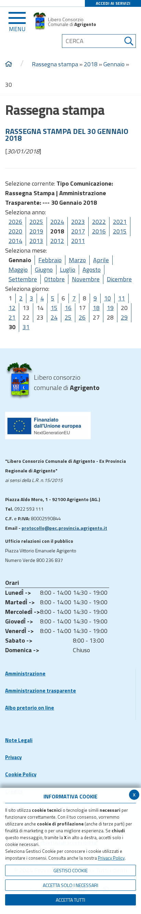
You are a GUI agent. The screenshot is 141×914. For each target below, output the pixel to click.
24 (54, 317)
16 (68, 307)
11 (121, 298)
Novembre (86, 279)
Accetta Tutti (70, 899)
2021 (120, 221)
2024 (57, 221)
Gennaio (114, 64)
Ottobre (54, 279)
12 (12, 307)
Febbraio (50, 260)
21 (12, 317)
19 (110, 307)
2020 (15, 231)
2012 (57, 240)
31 (26, 327)
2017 (78, 231)
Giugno (44, 269)
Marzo (77, 260)
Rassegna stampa (55, 64)
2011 (78, 240)
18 (96, 307)
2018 (91, 64)
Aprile (101, 260)
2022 (99, 221)
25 (68, 317)
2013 (36, 240)
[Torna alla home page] (8, 64)
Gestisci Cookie (70, 870)
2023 (78, 221)
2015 (120, 231)
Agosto (91, 269)
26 (82, 317)
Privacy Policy (111, 858)
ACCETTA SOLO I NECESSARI (70, 885)
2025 (36, 221)
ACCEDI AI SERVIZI (113, 3)
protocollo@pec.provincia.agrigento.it (64, 528)
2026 (15, 221)
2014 (15, 240)
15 (54, 307)
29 (124, 317)
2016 (99, 231)
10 (107, 298)
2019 (36, 231)
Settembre (23, 279)
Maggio (18, 269)
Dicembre (119, 279)
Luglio (67, 269)
